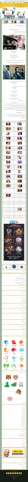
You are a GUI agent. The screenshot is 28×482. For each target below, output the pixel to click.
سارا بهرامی (8, 163)
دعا (24, 318)
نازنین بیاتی (20, 154)
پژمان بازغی (8, 154)
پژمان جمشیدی (8, 125)
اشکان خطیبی (8, 197)
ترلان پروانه (8, 149)
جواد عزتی (8, 135)
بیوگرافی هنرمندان (23, 466)
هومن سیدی (20, 173)
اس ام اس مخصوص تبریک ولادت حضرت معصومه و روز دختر (19, 279)
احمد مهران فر (20, 163)
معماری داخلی (23, 432)
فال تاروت (20, 0)
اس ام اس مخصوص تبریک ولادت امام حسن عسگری (20, 278)
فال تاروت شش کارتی (23, 419)
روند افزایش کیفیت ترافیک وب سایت (21, 435)
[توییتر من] (12, 473)
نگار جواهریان (20, 140)
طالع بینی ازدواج (23, 311)
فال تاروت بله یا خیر (23, 426)
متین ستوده (8, 140)
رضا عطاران (20, 187)
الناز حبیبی (8, 214)
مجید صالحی (20, 214)
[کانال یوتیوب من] (8, 473)
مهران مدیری (8, 203)
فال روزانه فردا (23, 467)
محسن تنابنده (20, 192)
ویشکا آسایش (19, 203)
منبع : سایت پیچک (24, 118)
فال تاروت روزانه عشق (23, 425)
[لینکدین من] (7, 473)
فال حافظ (23, 0)
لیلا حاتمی (20, 206)
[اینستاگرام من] (15, 473)
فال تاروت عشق (23, 423)
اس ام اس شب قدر (23, 281)
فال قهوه (24, 299)
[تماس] (14, 473)
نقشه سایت (12, 476)
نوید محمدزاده (8, 178)
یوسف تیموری (20, 178)
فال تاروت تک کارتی (23, 413)
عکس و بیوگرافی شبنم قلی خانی (18, 5)
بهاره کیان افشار (8, 168)
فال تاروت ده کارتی (23, 422)
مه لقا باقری (8, 206)
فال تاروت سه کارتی (23, 415)
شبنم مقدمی (8, 144)
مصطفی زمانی (20, 144)
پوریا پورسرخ (20, 200)
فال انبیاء (24, 294)
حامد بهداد (20, 182)
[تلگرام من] (19, 473)
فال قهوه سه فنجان (23, 300)
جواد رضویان (20, 149)
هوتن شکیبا (8, 173)
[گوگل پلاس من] (10, 473)
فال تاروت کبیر (23, 409)
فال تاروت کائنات (23, 412)
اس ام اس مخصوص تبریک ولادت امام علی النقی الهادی (20, 282)
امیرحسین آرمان (19, 197)
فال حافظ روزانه (23, 443)
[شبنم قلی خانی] (6, 21)
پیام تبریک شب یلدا (23, 446)
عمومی (21, 271)
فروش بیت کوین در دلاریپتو (22, 434)
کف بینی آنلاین (23, 306)
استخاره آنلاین (10, 0)
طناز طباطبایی (8, 182)
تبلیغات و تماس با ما (6, 0)
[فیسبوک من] (17, 473)
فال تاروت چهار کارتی (23, 416)
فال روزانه (17, 0)
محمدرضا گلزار (8, 192)
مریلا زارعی (20, 168)
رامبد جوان (20, 217)
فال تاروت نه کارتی (23, 420)
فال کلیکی (24, 323)
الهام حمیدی (8, 217)
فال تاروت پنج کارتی (23, 417)
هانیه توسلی (8, 159)
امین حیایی (8, 187)
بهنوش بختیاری (19, 125)
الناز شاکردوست (19, 130)
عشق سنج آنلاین (23, 328)
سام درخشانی (8, 200)
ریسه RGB (24, 333)
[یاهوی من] (21, 473)
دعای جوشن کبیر (23, 316)
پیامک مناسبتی (14, 0)
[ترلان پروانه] (14, 21)
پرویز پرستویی (8, 130)
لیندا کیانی (20, 159)
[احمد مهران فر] (22, 21)
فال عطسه (24, 461)
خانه (25, 0)
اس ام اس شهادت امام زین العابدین (22, 284)
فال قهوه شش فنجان (23, 301)
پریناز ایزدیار (20, 135)
